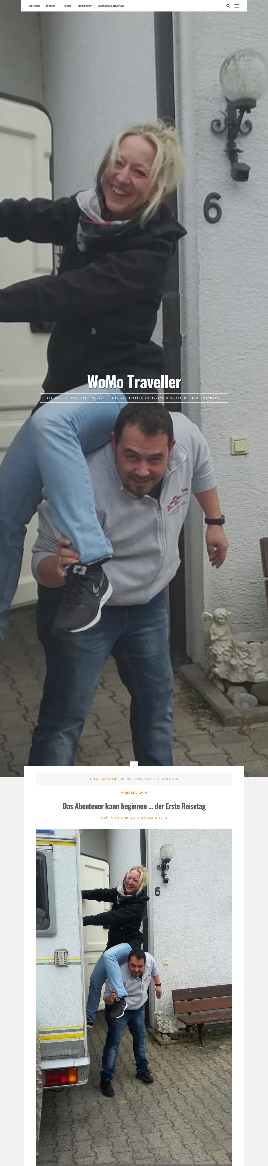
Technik (50, 5)
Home (95, 779)
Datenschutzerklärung (111, 5)
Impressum (85, 5)
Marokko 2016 (109, 779)
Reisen (67, 5)
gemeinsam (129, 818)
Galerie (163, 818)
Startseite (34, 5)
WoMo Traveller (134, 381)
